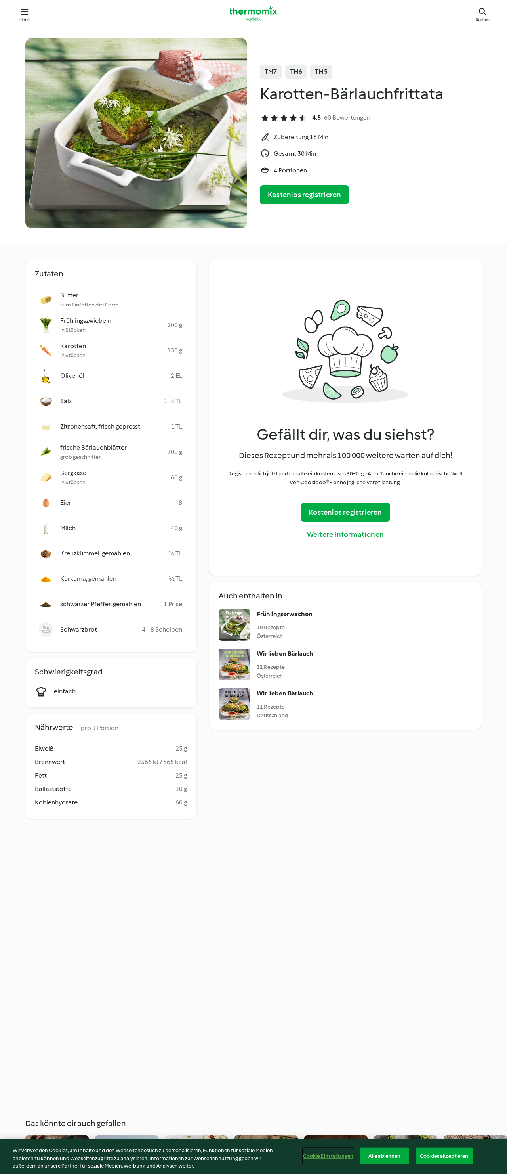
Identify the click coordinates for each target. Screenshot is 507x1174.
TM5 (321, 71)
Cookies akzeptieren (444, 1156)
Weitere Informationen (345, 534)
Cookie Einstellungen (328, 1156)
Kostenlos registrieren (304, 194)
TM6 (296, 71)
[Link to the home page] (253, 14)
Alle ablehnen (384, 1156)
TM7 (271, 71)
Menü (24, 19)
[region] (253, 1156)
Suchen (483, 19)
